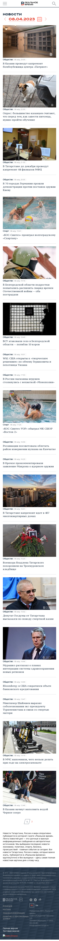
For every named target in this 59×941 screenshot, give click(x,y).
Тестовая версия (11, 931)
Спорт (6, 231)
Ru (32, 905)
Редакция (7, 906)
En (37, 905)
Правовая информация (14, 913)
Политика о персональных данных (15, 918)
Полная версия (10, 928)
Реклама (7, 910)
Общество (8, 59)
